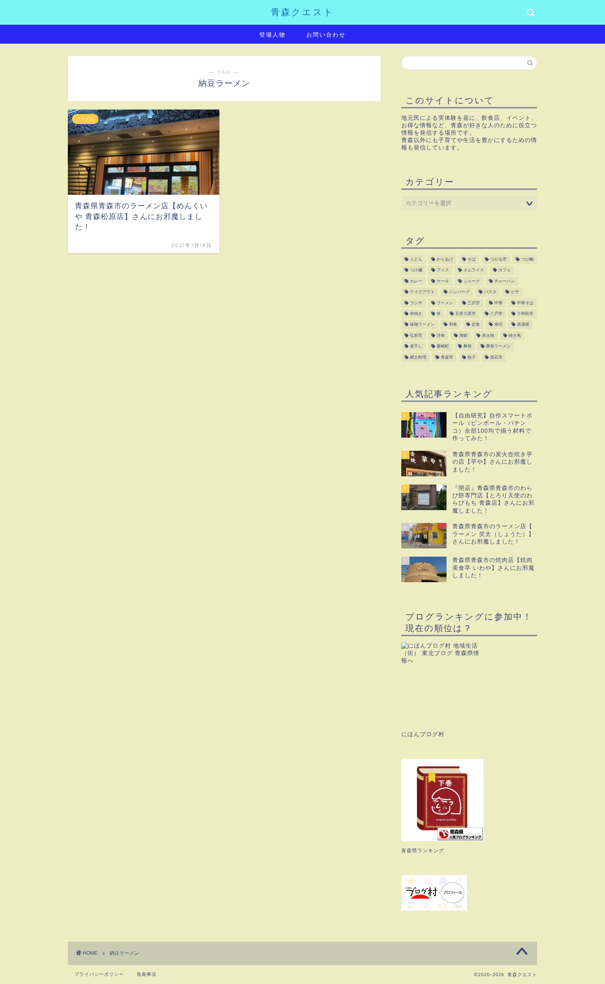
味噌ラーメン (422, 324)
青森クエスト (302, 11)
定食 (476, 324)
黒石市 (496, 357)
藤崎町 (443, 346)
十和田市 (525, 313)
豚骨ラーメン (498, 346)
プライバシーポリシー (99, 974)
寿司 (498, 324)
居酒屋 (523, 324)
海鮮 (463, 335)
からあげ (445, 259)
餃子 (472, 357)
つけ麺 (416, 270)
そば (472, 259)
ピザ (515, 292)
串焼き (416, 313)
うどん (416, 259)
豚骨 (467, 346)
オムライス (473, 270)
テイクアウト (422, 292)
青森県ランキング (422, 850)
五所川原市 (465, 313)
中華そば (525, 303)
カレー (416, 281)
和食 (453, 324)
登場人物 (272, 34)
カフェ (504, 270)
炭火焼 (488, 335)
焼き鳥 (515, 335)
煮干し (416, 346)
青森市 (447, 357)
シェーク (471, 281)
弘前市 (416, 335)
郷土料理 (418, 357)
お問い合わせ (326, 34)
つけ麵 (527, 259)
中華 (498, 303)
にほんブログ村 (422, 734)
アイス (443, 270)
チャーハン (504, 281)
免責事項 (146, 974)
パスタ (490, 292)
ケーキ (443, 281)
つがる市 (498, 259)
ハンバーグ (459, 292)
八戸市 (496, 313)
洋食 (441, 335)
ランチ (416, 303)
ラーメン (445, 303)
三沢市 (474, 303)
